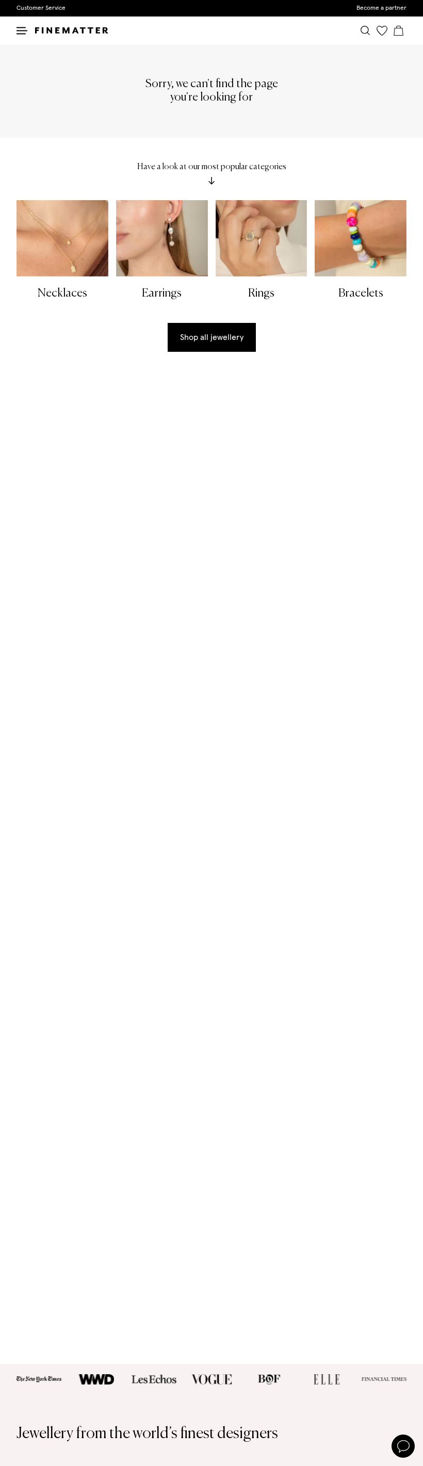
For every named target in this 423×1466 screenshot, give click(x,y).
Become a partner (381, 8)
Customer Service (41, 8)
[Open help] (403, 1446)
